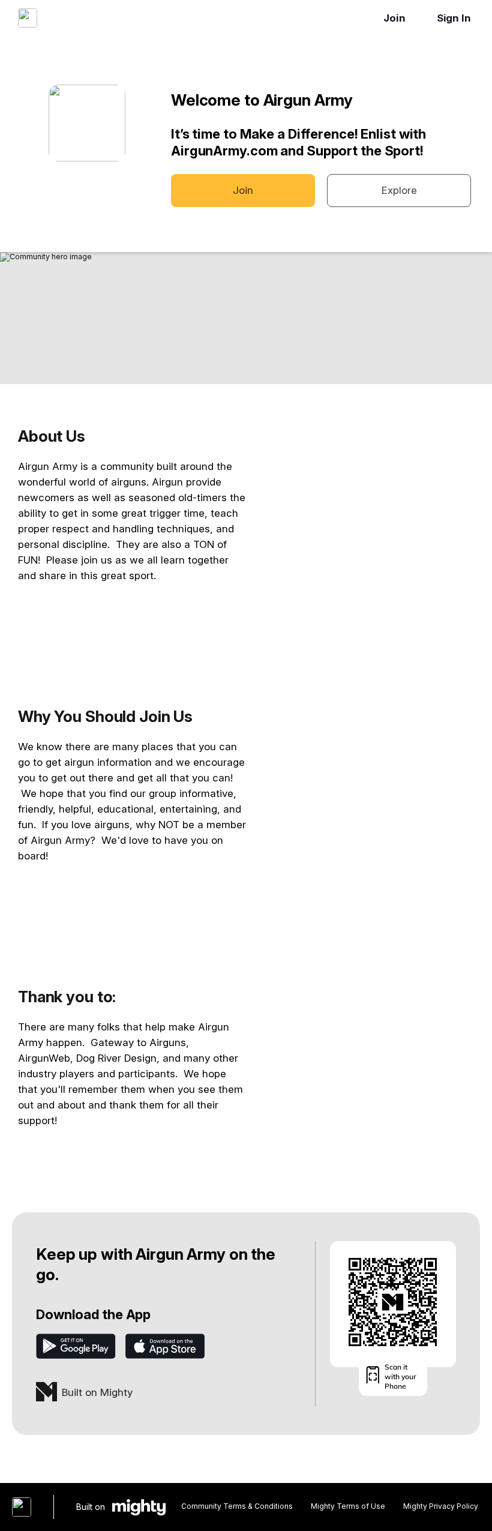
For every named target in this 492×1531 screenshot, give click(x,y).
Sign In (454, 18)
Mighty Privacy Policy (440, 1506)
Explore (399, 190)
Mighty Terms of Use (348, 1506)
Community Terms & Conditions (237, 1506)
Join (394, 18)
